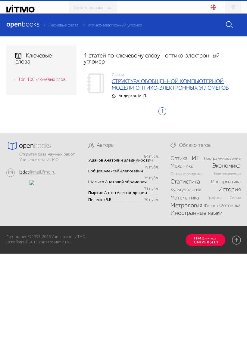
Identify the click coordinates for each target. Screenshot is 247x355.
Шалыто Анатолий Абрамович (117, 182)
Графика (214, 198)
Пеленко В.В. (100, 200)
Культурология (185, 189)
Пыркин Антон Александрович (117, 193)
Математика (184, 198)
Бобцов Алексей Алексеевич (115, 171)
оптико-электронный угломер (115, 25)
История (229, 190)
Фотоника (230, 205)
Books (22, 24)
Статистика (185, 182)
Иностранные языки (196, 213)
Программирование (222, 158)
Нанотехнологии (226, 174)
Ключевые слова (64, 25)
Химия (235, 198)
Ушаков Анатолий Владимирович (120, 160)
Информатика (226, 182)
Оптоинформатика (186, 174)
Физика (211, 206)
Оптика (179, 158)
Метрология (186, 206)
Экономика (226, 166)
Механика (182, 166)
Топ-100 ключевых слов (42, 79)
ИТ (196, 159)
